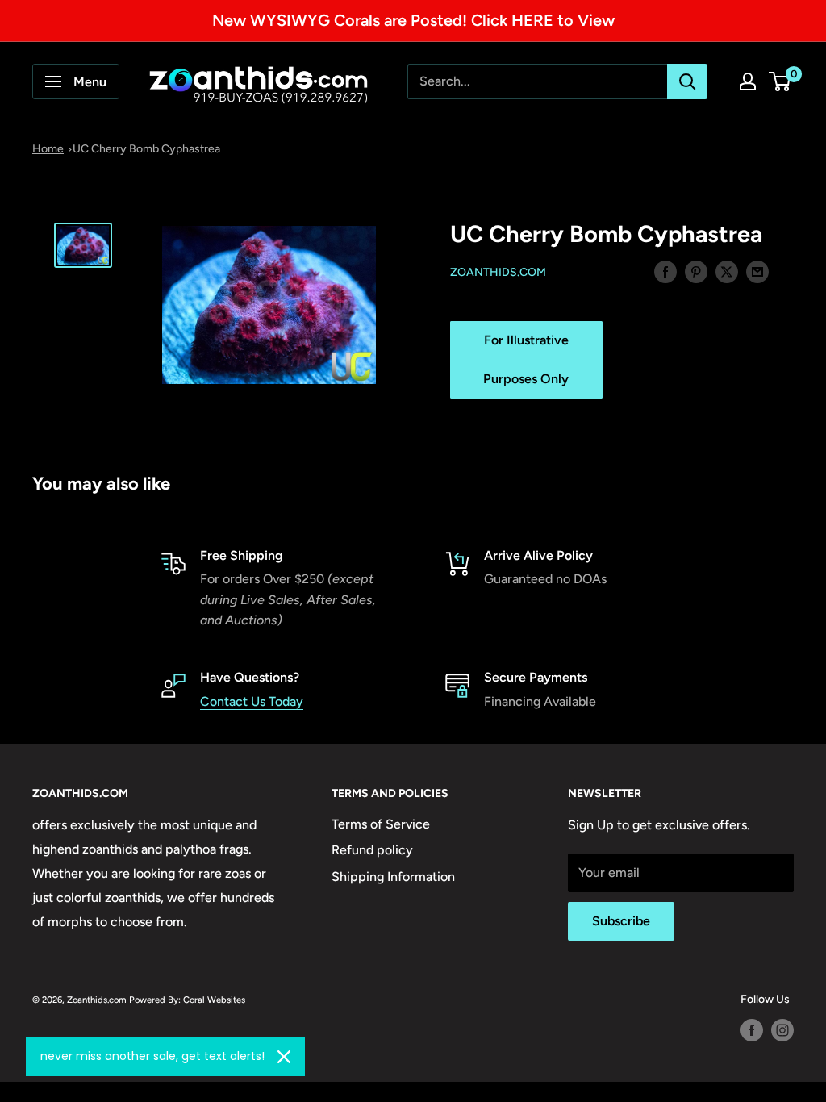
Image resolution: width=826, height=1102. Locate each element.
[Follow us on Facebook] (751, 1030)
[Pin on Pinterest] (696, 271)
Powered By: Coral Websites (187, 999)
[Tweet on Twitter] (726, 271)
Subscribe (621, 921)
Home (48, 149)
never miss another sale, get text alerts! (152, 1056)
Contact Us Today (251, 701)
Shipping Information (393, 876)
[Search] (687, 81)
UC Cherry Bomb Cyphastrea (146, 149)
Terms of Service (381, 824)
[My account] (748, 81)
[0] (780, 81)
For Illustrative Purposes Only (526, 359)
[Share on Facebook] (665, 271)
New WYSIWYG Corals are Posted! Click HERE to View (413, 20)
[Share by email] (757, 271)
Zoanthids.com (498, 272)
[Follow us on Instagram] (782, 1030)
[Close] (283, 1056)
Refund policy (372, 850)
